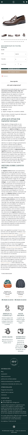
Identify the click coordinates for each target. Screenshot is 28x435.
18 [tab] (13, 41)
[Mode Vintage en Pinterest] (14, 427)
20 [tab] (17, 41)
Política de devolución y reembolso (10, 381)
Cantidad (3, 64)
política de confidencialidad (8, 379)
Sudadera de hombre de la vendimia (20, 293)
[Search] (24, 2)
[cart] (26, 2)
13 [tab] (26, 39)
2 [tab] (4, 39)
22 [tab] (21, 41)
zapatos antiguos (5, 262)
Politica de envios (6, 376)
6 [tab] (12, 39)
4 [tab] (8, 39)
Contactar (4, 395)
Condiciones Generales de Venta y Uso (11, 384)
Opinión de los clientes (7, 392)
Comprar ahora (14, 72)
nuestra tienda (19, 406)
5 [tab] (10, 39)
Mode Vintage (10, 430)
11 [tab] (22, 39)
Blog (2, 371)
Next (25, 17)
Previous (3, 17)
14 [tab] (5, 41)
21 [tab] (19, 41)
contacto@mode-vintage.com (11, 402)
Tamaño (3, 59)
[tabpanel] (4, 34)
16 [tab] (9, 41)
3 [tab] (6, 39)
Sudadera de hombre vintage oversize (7, 293)
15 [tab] (7, 41)
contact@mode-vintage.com (10, 417)
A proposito (4, 374)
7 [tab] (14, 39)
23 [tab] (23, 41)
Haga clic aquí (17, 415)
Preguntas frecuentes (7, 390)
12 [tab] (24, 39)
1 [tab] (2, 39)
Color (2, 53)
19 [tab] (15, 41)
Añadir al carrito (8, 299)
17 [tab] (11, 41)
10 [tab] (20, 39)
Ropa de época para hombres (14, 247)
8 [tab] (16, 39)
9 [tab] (18, 39)
